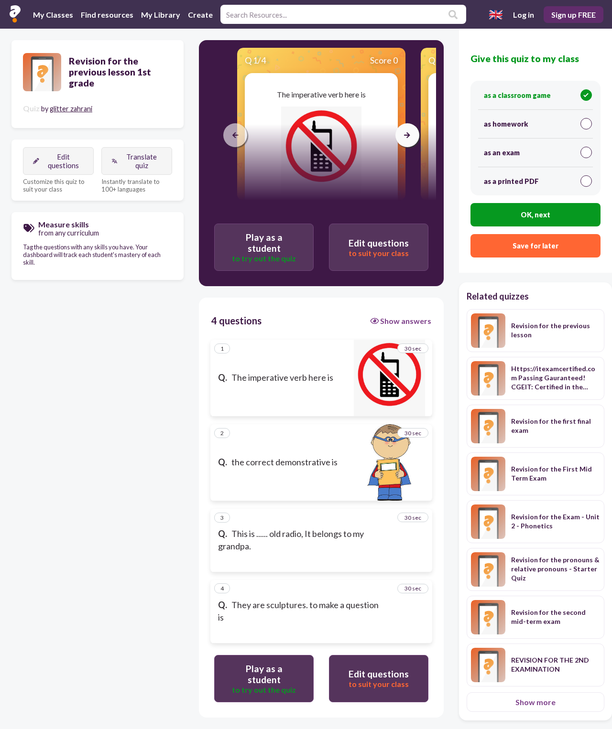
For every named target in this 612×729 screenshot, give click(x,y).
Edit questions (63, 161)
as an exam (502, 153)
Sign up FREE (573, 14)
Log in (523, 14)
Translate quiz (141, 161)
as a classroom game (517, 95)
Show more (535, 702)
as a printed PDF (511, 181)
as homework (506, 124)
